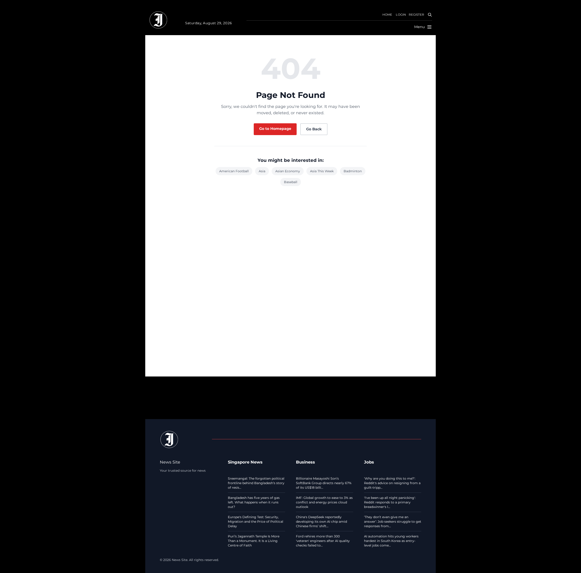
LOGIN (401, 14)
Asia (262, 171)
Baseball (290, 182)
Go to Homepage (275, 128)
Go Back (314, 129)
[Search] (430, 14)
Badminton (353, 171)
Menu (419, 26)
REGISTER (416, 14)
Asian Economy (287, 171)
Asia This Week (322, 171)
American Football (234, 171)
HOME (387, 14)
